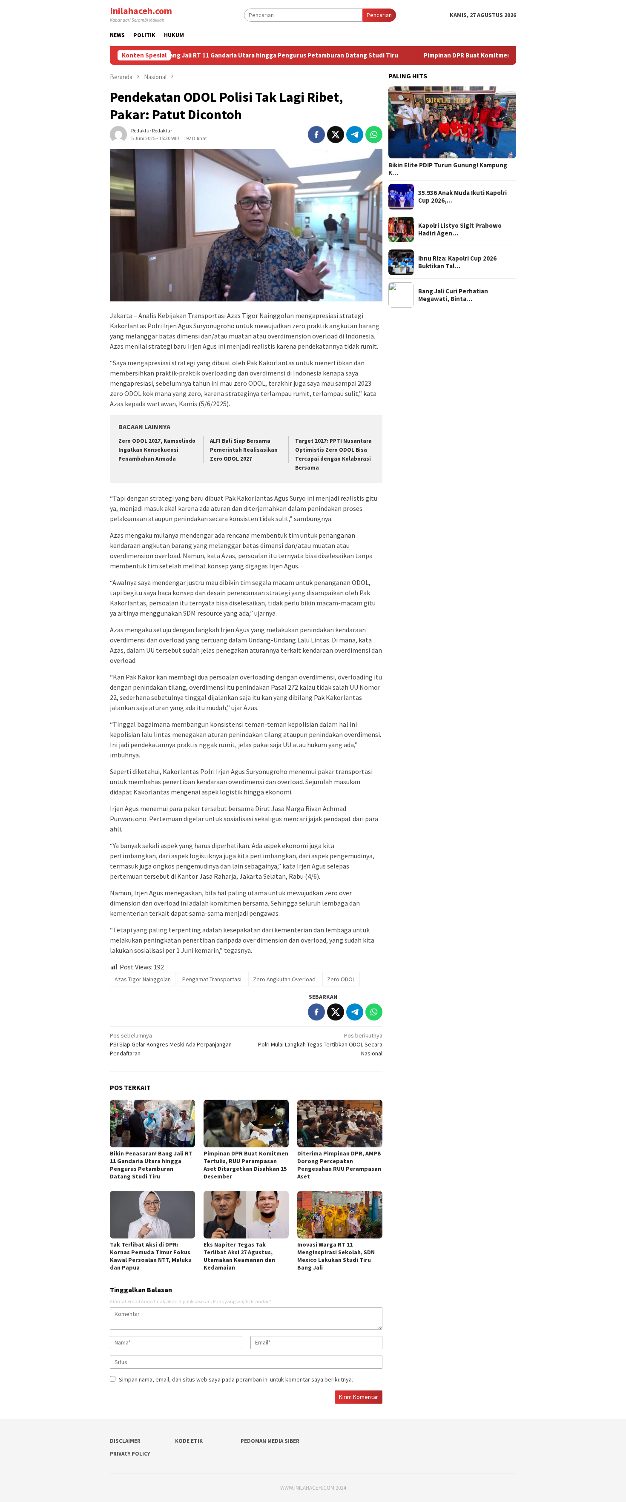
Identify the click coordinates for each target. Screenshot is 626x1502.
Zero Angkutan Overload (284, 979)
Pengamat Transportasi (211, 979)
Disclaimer (125, 1441)
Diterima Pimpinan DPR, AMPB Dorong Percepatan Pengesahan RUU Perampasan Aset (339, 1164)
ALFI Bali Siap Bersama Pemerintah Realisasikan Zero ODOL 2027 (244, 449)
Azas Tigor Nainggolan (143, 979)
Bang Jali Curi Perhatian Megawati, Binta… (453, 295)
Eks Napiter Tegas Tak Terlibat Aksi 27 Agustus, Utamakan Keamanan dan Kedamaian (239, 1256)
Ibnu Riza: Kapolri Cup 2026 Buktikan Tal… (457, 262)
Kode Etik (189, 1441)
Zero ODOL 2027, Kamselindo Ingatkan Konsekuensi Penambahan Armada (156, 449)
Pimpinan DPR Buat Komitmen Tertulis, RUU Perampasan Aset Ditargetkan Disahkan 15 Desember (246, 1164)
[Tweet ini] (335, 134)
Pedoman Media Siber (270, 1441)
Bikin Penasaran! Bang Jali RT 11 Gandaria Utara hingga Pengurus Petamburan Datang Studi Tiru (204, 55)
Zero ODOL (341, 979)
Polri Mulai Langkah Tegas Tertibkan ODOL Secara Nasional (320, 1044)
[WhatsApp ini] (373, 134)
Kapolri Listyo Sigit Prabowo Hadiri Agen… (460, 229)
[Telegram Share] (354, 134)
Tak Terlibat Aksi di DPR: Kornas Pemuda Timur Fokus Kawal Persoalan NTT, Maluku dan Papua (151, 1256)
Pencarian (379, 15)
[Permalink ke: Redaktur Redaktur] (118, 134)
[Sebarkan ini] (316, 134)
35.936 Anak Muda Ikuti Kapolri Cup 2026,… (462, 196)
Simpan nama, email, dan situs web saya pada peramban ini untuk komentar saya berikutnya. (236, 1379)
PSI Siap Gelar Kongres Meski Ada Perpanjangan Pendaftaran (171, 1044)
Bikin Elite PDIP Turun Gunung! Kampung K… (447, 169)
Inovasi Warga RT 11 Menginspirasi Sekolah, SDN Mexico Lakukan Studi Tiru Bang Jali (336, 1256)
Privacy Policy (130, 1453)
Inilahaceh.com (141, 11)
